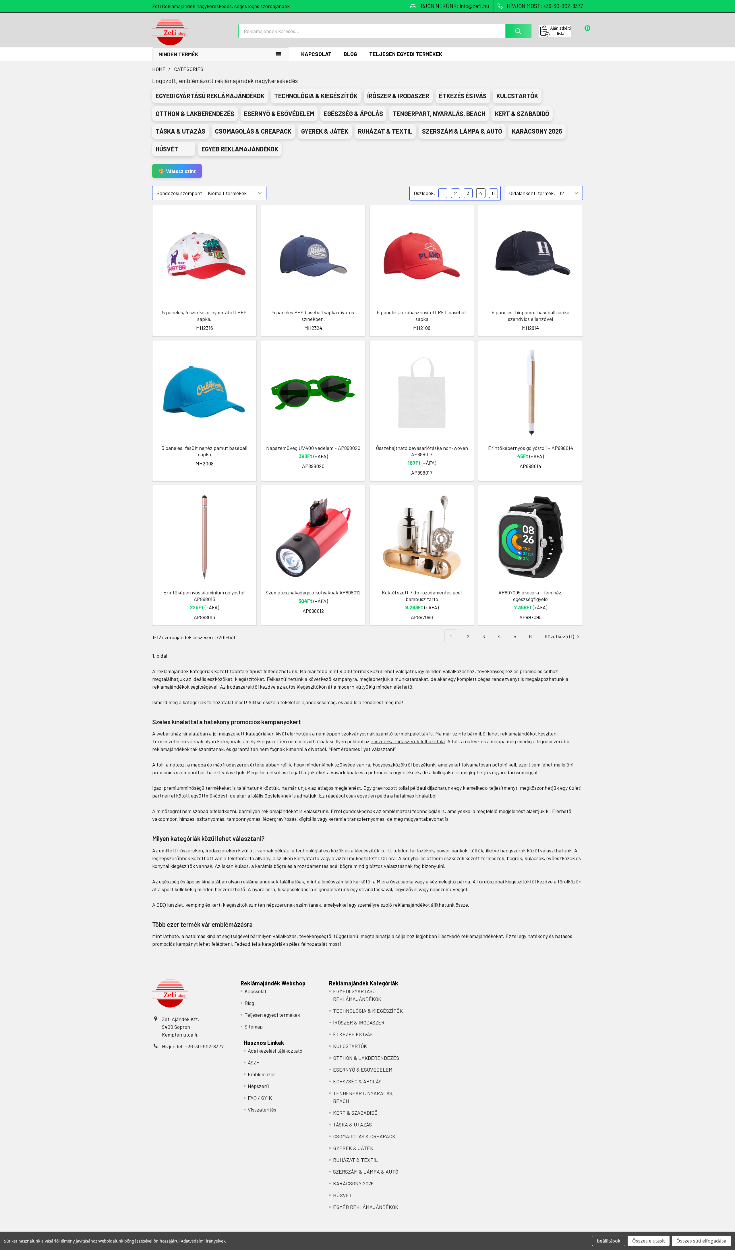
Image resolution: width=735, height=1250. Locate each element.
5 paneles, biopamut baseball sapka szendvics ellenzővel (530, 315)
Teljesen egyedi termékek (405, 54)
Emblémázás (262, 1074)
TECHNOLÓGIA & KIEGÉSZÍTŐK (368, 1011)
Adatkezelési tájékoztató (275, 1050)
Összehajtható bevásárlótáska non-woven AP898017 (422, 451)
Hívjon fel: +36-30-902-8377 (193, 1046)
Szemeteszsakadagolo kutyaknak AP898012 (313, 592)
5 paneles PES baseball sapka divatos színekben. (313, 315)
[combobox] (384, 31)
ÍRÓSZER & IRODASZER (358, 1022)
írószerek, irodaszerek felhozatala (408, 741)
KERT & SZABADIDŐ (355, 1113)
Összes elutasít (648, 1241)
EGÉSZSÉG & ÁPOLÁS (357, 1081)
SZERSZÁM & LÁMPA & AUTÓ (365, 1171)
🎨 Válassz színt (177, 171)
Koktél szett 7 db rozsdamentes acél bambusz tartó (422, 595)
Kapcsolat (316, 54)
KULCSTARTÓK (350, 1046)
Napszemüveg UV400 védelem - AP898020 (313, 448)
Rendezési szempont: (180, 193)
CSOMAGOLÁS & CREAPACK (364, 1136)
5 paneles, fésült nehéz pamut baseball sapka (204, 451)
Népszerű (258, 1086)
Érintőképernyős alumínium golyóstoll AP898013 (204, 595)
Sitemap (254, 1026)
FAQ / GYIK (260, 1098)
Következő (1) (560, 636)
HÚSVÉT (342, 1195)
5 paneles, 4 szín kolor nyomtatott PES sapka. (204, 315)
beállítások (608, 1241)
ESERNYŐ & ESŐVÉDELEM (362, 1069)
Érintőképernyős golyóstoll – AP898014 (530, 448)
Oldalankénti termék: (532, 193)
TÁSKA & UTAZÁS (352, 1124)
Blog (350, 54)
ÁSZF (253, 1062)
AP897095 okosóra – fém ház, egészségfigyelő (530, 595)
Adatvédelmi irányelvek (203, 1241)
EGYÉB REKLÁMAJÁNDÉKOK (365, 1207)
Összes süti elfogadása (701, 1241)
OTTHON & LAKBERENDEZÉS (366, 1058)
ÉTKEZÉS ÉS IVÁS (353, 1034)
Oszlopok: (424, 193)
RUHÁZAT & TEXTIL (355, 1160)
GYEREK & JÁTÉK (353, 1148)
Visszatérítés (262, 1109)
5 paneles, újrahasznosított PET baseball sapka (422, 315)
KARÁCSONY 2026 (353, 1183)
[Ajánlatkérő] (561, 31)
